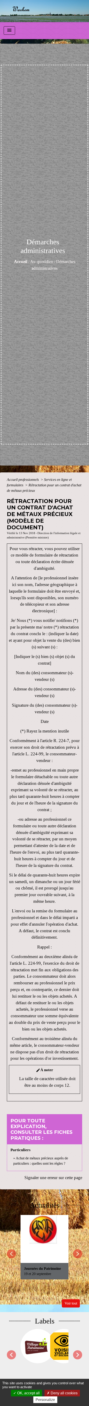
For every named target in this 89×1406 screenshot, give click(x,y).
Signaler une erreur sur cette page (53, 1177)
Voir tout (71, 1303)
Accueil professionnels (23, 480)
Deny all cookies (64, 1393)
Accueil (20, 261)
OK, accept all (28, 1393)
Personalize (45, 1400)
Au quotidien (41, 261)
